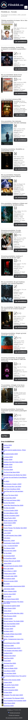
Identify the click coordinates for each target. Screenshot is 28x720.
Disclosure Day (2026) (10, 663)
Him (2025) (7, 447)
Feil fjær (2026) (8, 692)
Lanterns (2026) (8, 467)
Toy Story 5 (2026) (9, 636)
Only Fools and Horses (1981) (12, 500)
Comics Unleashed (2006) (11, 690)
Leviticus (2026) (8, 530)
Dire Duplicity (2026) (9, 578)
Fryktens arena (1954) (10, 573)
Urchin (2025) (7, 596)
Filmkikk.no (10, 710)
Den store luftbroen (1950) (11, 513)
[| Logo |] (12, 8)
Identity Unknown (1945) (10, 520)
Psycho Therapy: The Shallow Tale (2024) (15, 528)
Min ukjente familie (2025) (11, 454)
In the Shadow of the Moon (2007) (13, 650)
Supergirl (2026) (8, 618)
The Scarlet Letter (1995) (10, 576)
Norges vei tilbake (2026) (10, 668)
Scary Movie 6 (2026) (9, 671)
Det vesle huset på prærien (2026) (13, 566)
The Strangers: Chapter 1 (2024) (12, 484)
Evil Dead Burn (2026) (10, 558)
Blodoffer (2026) (8, 464)
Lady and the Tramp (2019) (11, 685)
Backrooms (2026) (9, 705)
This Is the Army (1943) (10, 550)
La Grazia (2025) (8, 457)
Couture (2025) (8, 682)
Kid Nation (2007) (8, 631)
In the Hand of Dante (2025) (11, 599)
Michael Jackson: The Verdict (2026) (14, 621)
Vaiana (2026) (7, 563)
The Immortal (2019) (9, 556)
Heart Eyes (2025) (9, 658)
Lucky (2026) (7, 533)
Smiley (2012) (7, 611)
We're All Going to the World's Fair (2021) (15, 475)
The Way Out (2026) (9, 508)
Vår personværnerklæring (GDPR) (14, 717)
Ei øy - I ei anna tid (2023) (11, 545)
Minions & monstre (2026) (11, 581)
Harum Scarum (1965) (10, 522)
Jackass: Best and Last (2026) (12, 561)
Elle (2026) (7, 583)
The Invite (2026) (8, 469)
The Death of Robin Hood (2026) (13, 634)
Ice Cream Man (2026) (10, 497)
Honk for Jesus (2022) (10, 594)
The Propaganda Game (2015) (12, 648)
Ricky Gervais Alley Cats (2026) (12, 486)
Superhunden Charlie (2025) (11, 543)
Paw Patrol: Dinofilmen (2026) (12, 489)
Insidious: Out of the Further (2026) (13, 462)
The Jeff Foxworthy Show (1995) (12, 535)
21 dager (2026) (8, 459)
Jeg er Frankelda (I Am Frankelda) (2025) (15, 700)
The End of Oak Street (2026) (12, 472)
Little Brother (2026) (9, 589)
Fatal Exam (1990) (9, 645)
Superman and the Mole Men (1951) (13, 613)
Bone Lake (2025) (8, 568)
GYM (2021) (7, 538)
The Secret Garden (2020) (11, 510)
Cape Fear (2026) (8, 665)
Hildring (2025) (8, 445)
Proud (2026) (7, 660)
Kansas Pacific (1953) (10, 518)
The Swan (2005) (8, 628)
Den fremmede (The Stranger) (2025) (14, 698)
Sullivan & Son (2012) (10, 655)
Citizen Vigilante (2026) (10, 591)
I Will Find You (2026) (9, 626)
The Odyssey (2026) (9, 548)
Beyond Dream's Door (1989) (12, 643)
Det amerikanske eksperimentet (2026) (14, 586)
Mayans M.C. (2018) (9, 540)
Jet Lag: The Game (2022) (11, 495)
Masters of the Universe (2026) (12, 680)
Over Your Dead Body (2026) (12, 623)
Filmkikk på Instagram (14, 715)
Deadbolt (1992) (8, 653)
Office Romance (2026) (10, 616)
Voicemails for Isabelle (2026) (12, 605)
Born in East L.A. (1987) (10, 571)
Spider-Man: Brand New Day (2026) (13, 505)
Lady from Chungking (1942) (11, 515)
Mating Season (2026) (10, 608)
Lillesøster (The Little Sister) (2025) (13, 695)
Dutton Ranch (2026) (9, 703)
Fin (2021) (6, 481)
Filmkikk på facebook (15, 712)
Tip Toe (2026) (8, 553)
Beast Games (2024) (9, 687)
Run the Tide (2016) (9, 503)
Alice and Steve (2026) (10, 673)
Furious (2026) (8, 525)
